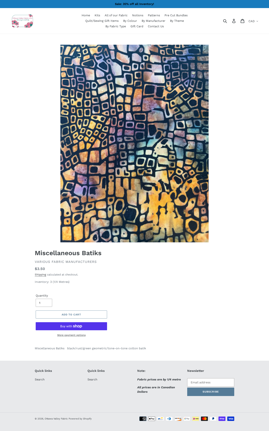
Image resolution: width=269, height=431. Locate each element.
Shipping (40, 274)
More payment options (71, 335)
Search (40, 379)
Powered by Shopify (80, 418)
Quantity (42, 295)
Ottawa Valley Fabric (56, 418)
